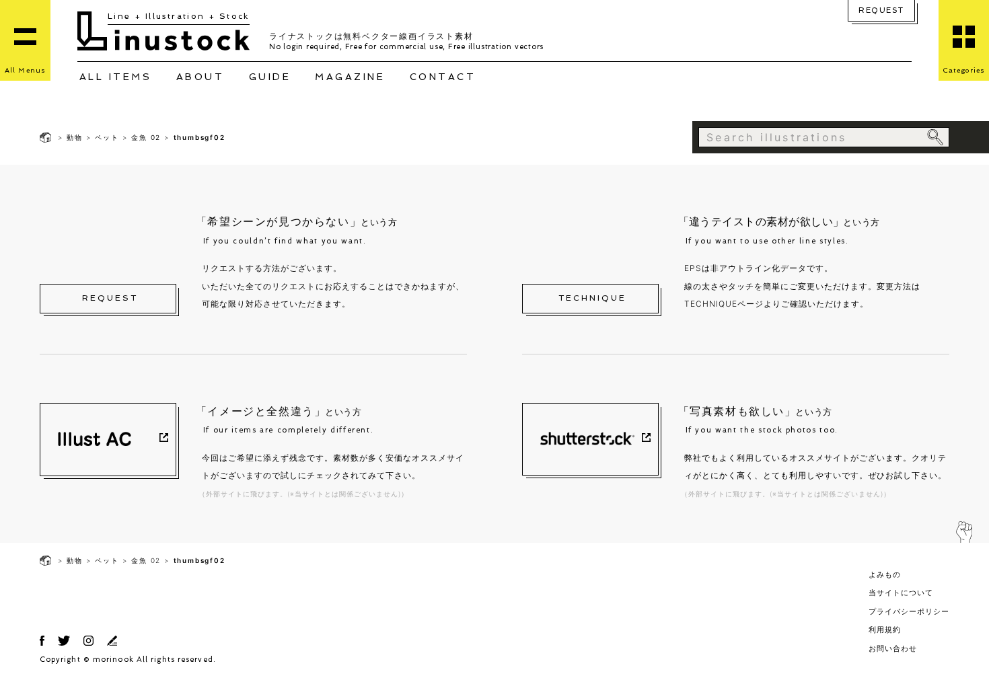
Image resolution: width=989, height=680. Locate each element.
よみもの (885, 574)
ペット (106, 137)
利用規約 (885, 629)
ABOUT (200, 76)
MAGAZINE (350, 76)
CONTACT (443, 76)
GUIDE (270, 76)
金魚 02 (146, 137)
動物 (75, 137)
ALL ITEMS (115, 76)
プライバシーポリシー (909, 611)
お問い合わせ (893, 648)
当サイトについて (901, 592)
